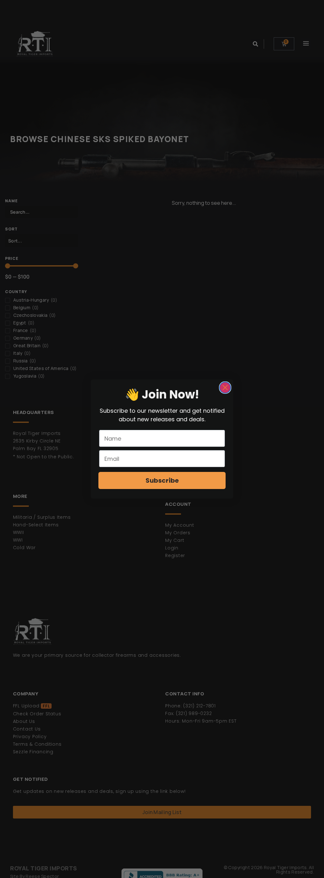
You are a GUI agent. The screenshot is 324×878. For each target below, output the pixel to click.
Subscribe (162, 480)
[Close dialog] (225, 387)
